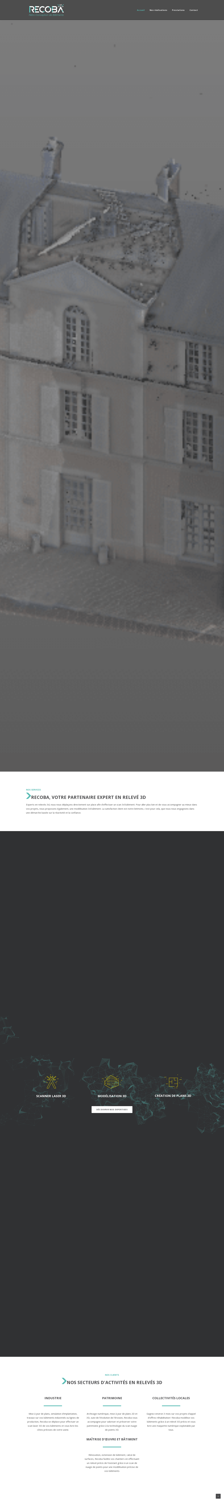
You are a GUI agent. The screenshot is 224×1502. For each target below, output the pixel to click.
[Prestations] (51, 1082)
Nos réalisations (158, 10)
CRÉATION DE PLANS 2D (173, 1096)
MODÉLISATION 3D (112, 1096)
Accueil (141, 10)
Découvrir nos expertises (112, 1109)
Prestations (178, 10)
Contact (194, 10)
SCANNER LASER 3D (51, 1096)
